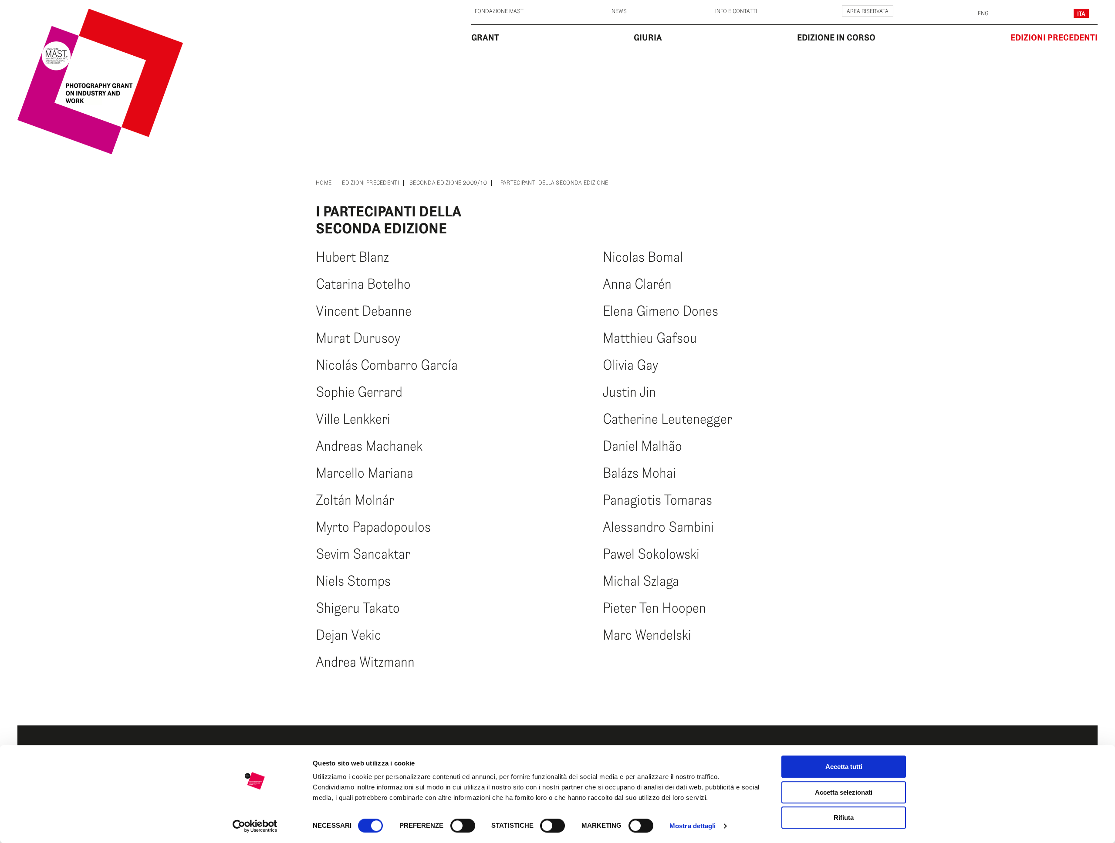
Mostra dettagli (692, 826)
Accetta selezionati (843, 792)
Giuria (648, 37)
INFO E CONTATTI (736, 11)
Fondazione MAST (499, 11)
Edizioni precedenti (370, 183)
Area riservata (868, 11)
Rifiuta (844, 817)
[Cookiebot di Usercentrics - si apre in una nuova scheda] (255, 826)
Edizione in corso (836, 37)
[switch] (462, 826)
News (619, 11)
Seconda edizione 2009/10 (448, 183)
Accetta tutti (843, 766)
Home (323, 183)
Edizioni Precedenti (1054, 37)
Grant (485, 37)
